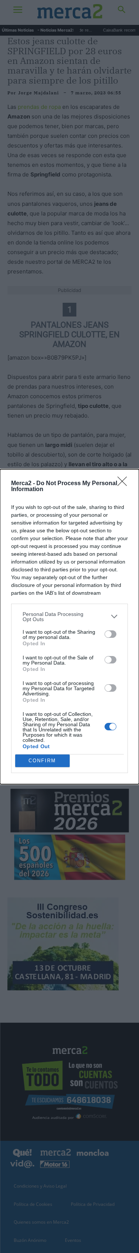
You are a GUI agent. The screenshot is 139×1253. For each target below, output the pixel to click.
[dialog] (69, 626)
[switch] (110, 634)
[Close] (125, 484)
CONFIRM (42, 760)
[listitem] (69, 616)
